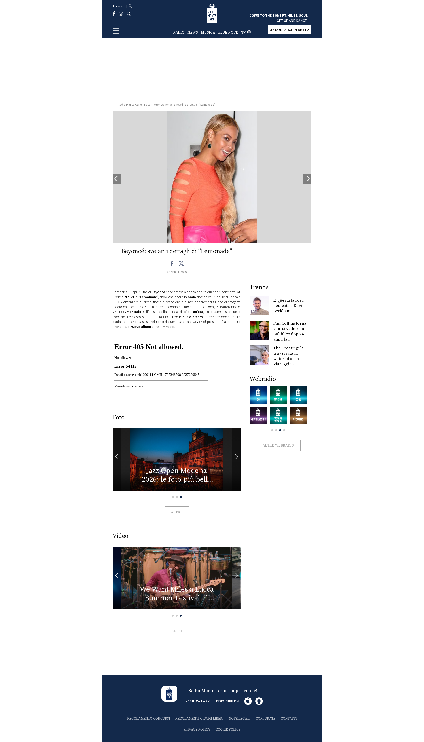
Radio (178, 32)
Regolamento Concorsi (148, 718)
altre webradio (278, 445)
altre (176, 512)
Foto (147, 105)
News (192, 32)
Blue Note (228, 32)
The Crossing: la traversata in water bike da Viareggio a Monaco (288, 358)
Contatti (289, 718)
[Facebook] (172, 263)
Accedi (117, 6)
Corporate (265, 718)
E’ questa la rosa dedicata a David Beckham (289, 305)
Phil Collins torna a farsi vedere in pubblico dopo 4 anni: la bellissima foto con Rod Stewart (289, 336)
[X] (181, 263)
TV (243, 32)
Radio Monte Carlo (130, 105)
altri (176, 630)
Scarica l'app (198, 701)
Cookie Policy (228, 729)
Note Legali (239, 718)
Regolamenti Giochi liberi (199, 718)
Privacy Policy (197, 729)
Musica (208, 32)
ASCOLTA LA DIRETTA (290, 29)
